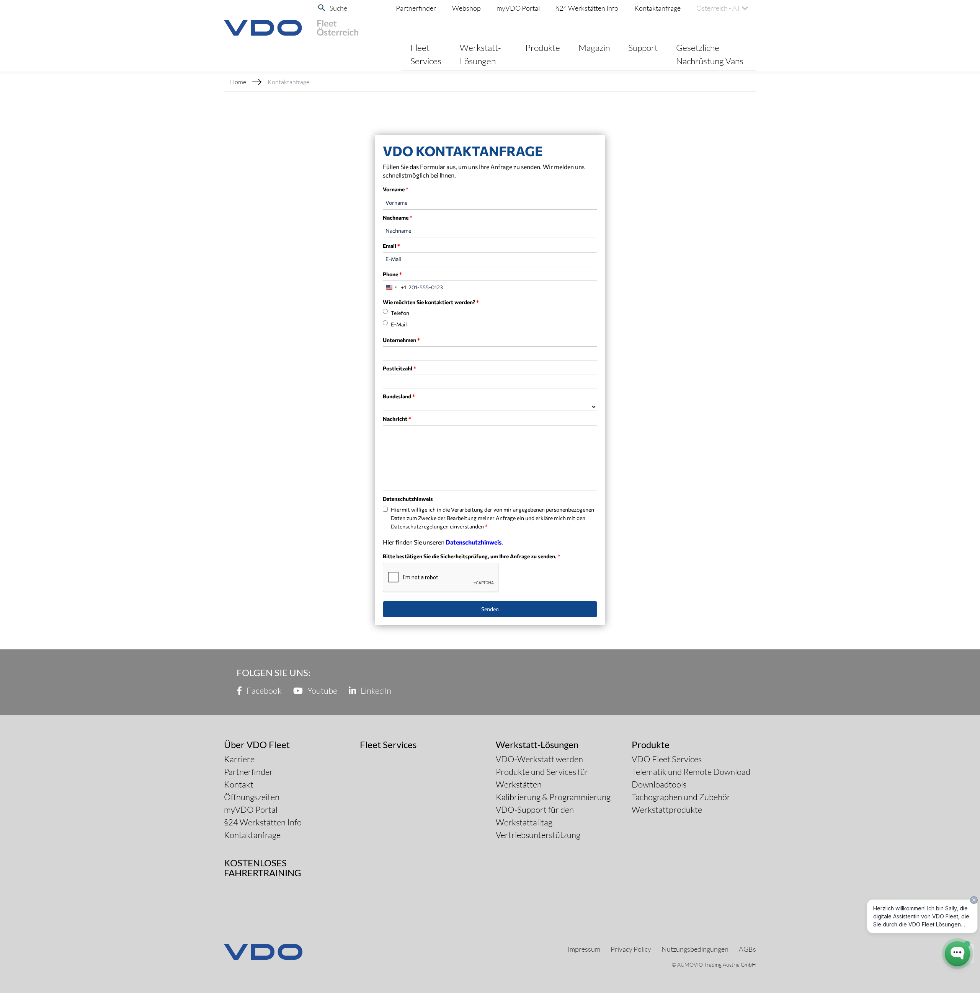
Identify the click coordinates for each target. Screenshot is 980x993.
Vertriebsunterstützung (538, 835)
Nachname (397, 217)
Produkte (542, 47)
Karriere (239, 759)
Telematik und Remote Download (691, 771)
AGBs (747, 949)
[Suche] (322, 8)
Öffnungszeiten (251, 797)
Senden (490, 609)
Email (391, 246)
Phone (392, 274)
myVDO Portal (518, 8)
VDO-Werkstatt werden (539, 759)
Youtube (321, 690)
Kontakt (238, 784)
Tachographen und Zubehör (681, 797)
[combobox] (394, 287)
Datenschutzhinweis (473, 542)
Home (238, 81)
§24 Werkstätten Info (587, 8)
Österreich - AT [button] (719, 8)
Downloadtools (659, 784)
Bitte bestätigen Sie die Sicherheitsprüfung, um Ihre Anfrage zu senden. (471, 556)
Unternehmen (401, 340)
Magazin (594, 47)
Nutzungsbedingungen (695, 949)
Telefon (400, 313)
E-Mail (399, 324)
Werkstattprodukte (667, 809)
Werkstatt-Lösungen (480, 54)
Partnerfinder (416, 8)
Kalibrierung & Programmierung (553, 797)
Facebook (263, 690)
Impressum (584, 949)
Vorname (395, 189)
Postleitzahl (399, 368)
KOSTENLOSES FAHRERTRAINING (262, 867)
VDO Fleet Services (667, 759)
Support (643, 47)
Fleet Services (425, 54)
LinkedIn (375, 690)
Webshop (466, 8)
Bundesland (399, 396)
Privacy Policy (631, 949)
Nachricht (397, 419)
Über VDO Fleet (257, 744)
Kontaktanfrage (657, 8)
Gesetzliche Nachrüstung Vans (709, 54)
